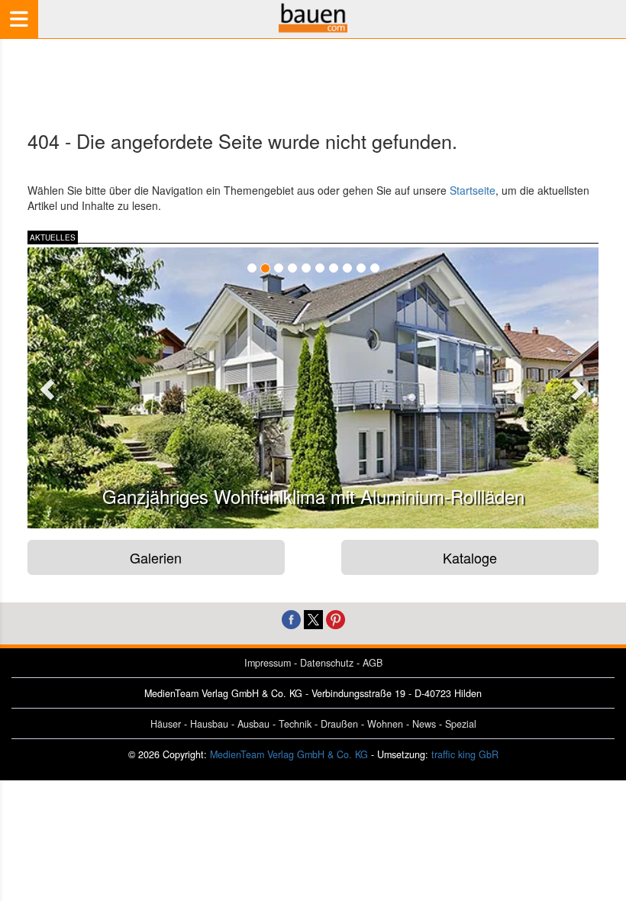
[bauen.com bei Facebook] (291, 618)
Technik (295, 724)
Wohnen (385, 724)
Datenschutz (326, 663)
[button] (45, 385)
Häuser (165, 724)
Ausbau (253, 724)
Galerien (156, 557)
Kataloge (470, 557)
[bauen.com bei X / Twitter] (313, 618)
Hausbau (209, 724)
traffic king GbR (465, 754)
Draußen (339, 724)
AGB (372, 663)
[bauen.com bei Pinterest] (335, 618)
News (424, 724)
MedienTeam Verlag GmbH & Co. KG (289, 754)
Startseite (472, 190)
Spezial (460, 724)
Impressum (267, 663)
